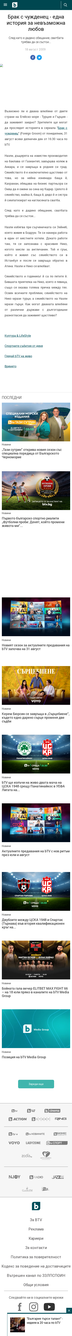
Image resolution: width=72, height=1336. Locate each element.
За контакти (36, 1247)
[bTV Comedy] (31, 1111)
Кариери (36, 1238)
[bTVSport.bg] (55, 1142)
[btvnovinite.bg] (35, 1134)
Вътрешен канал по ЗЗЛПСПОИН (36, 1275)
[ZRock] (46, 1189)
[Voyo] (12, 1143)
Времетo (10, 366)
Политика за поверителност (36, 1257)
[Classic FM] (27, 1189)
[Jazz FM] (57, 1177)
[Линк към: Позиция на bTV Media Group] (36, 1042)
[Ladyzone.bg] (31, 1143)
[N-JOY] (14, 1177)
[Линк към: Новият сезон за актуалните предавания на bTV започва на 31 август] (36, 630)
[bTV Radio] (36, 1177)
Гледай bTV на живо (18, 356)
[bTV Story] (39, 1119)
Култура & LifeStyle (18, 336)
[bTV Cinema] (52, 1111)
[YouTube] (50, 1305)
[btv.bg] (15, 1111)
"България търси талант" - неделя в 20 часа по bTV (45, 1321)
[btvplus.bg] (12, 1134)
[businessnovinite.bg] (58, 1134)
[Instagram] (34, 1305)
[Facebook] (20, 1305)
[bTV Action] (15, 1119)
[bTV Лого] (36, 1206)
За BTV (36, 1220)
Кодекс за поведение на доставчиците (36, 1266)
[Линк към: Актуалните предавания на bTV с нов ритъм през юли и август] (36, 836)
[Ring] (59, 1119)
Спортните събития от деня (24, 346)
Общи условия (36, 1285)
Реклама (36, 1229)
